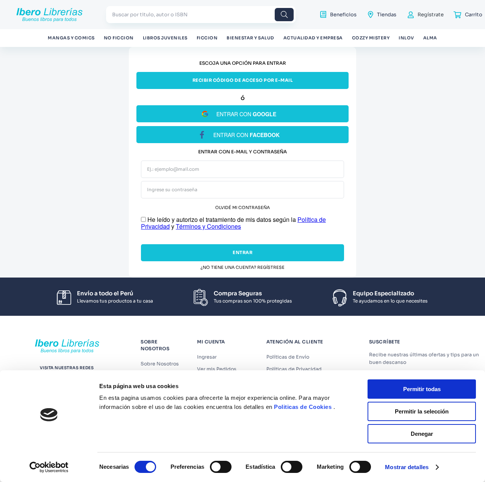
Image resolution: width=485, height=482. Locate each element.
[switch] (221, 467)
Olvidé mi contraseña (242, 207)
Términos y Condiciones (208, 226)
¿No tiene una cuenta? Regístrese (242, 267)
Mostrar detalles (407, 467)
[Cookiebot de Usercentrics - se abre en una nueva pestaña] (49, 467)
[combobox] (201, 14)
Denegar (422, 434)
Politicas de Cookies (303, 407)
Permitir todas (422, 389)
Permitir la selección (422, 411)
